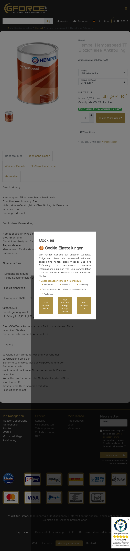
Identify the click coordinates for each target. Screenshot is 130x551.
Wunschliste (88, 132)
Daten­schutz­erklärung (53, 280)
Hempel (39, 28)
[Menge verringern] (91, 120)
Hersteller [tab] (11, 176)
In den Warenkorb (109, 117)
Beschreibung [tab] (14, 155)
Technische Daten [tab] (38, 155)
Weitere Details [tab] (15, 166)
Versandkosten (109, 141)
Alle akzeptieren (46, 305)
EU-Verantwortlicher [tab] (43, 166)
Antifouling (9, 440)
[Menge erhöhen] (91, 115)
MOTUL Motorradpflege (12, 434)
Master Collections (15, 420)
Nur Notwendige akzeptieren (65, 305)
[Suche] (48, 21)
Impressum (23, 532)
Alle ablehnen (84, 305)
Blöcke (7, 428)
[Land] (94, 21)
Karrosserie (10, 424)
